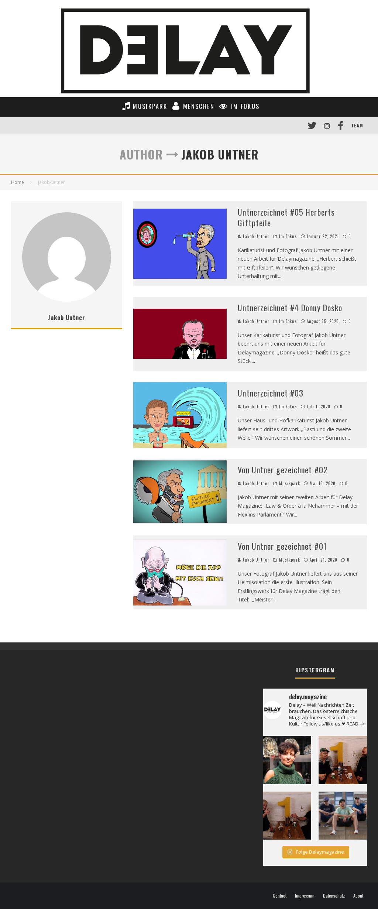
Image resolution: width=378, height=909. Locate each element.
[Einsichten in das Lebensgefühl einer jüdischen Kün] (287, 760)
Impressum (305, 895)
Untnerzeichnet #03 (270, 393)
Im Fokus (288, 236)
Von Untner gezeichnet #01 (282, 546)
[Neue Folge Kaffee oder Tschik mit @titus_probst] (343, 760)
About (358, 895)
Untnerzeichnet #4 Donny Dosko (290, 307)
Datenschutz (334, 895)
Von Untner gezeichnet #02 (283, 470)
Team (357, 125)
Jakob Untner (255, 236)
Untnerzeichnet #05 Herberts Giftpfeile (286, 217)
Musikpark (289, 483)
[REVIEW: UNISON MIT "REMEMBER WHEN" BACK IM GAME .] (343, 816)
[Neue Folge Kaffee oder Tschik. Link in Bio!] (287, 816)
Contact (279, 895)
